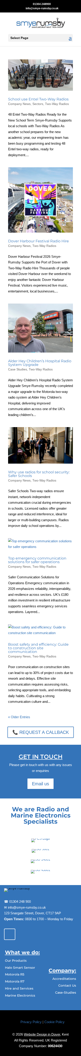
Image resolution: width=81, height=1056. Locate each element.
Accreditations (64, 979)
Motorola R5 (14, 974)
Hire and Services (19, 988)
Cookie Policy (54, 1022)
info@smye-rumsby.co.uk (26, 907)
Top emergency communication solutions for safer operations (37, 560)
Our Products (16, 961)
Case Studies (17, 369)
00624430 (55, 1046)
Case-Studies (65, 992)
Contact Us (67, 985)
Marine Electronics (20, 995)
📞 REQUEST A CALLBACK (40, 732)
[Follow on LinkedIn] (9, 934)
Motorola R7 (14, 981)
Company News (19, 104)
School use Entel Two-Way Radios (38, 99)
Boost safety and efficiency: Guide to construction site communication (38, 648)
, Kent (46, 1034)
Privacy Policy (31, 1022)
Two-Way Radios (57, 104)
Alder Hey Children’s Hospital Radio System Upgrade (39, 363)
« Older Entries (19, 717)
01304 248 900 (20, 901)
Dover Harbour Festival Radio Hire (38, 241)
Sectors (37, 104)
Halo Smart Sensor (20, 968)
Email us (40, 783)
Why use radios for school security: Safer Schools (39, 474)
